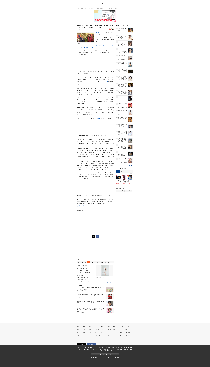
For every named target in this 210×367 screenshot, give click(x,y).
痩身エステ (107, 350)
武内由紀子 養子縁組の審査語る (83, 274)
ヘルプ (113, 357)
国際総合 (78, 335)
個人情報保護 (108, 357)
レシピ (114, 349)
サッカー (90, 330)
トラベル (108, 332)
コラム (110, 5)
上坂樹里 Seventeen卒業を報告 (83, 279)
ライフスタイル (109, 330)
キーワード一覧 (127, 332)
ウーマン (111, 349)
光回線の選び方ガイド (90, 347)
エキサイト (80, 347)
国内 (83, 5)
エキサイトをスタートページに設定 (105, 354)
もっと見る (130, 165)
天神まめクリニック (108, 347)
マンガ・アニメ (97, 329)
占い (108, 349)
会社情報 (92, 357)
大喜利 (98, 118)
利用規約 (96, 357)
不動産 (125, 349)
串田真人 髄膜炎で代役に (82, 265)
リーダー (101, 79)
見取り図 (106, 81)
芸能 (90, 5)
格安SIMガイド (80, 349)
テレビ (131, 171)
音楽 (84, 330)
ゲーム (96, 330)
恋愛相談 (105, 349)
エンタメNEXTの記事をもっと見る (107, 257)
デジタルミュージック (122, 171)
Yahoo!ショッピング (128, 190)
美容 (131, 349)
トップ (79, 262)
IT (95, 332)
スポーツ (94, 5)
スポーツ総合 (91, 327)
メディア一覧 (127, 330)
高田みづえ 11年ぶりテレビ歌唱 (83, 281)
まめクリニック (101, 347)
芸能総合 (84, 327)
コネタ (102, 329)
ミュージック (126, 171)
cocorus (97, 349)
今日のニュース (130, 5)
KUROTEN (84, 347)
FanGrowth (96, 347)
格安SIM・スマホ (129, 347)
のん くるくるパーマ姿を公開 (83, 277)
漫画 (114, 5)
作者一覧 (126, 329)
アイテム (117, 347)
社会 (78, 327)
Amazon (118, 190)
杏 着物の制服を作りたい (82, 275)
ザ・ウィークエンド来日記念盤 (83, 272)
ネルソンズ (94, 83)
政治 (78, 330)
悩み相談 (101, 349)
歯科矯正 (128, 349)
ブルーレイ (118, 171)
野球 (90, 329)
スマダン (108, 327)
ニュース (78, 5)
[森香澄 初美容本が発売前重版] (104, 270)
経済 (78, 329)
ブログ (121, 347)
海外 (86, 5)
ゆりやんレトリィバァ (86, 83)
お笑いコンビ (98, 32)
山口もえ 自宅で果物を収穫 (82, 270)
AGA (103, 350)
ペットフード (100, 350)
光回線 (85, 349)
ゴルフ (90, 332)
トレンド (100, 5)
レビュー (96, 327)
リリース (126, 327)
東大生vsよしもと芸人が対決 (83, 267)
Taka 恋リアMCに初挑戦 (82, 268)
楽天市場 (122, 190)
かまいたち (104, 32)
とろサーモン (93, 81)
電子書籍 (111, 350)
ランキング (124, 5)
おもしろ (105, 5)
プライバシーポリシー (102, 357)
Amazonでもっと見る (128, 184)
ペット (102, 332)
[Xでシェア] (94, 236)
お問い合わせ (117, 357)
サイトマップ (127, 335)
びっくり (102, 327)
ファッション (97, 335)
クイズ (118, 5)
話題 (114, 329)
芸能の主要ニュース (109, 282)
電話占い (124, 347)
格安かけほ (88, 349)
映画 (84, 329)
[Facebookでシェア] (98, 236)
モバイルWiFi (93, 349)
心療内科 (113, 347)
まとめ (78, 332)
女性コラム (109, 329)
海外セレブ (85, 332)
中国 (78, 337)
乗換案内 (121, 349)
